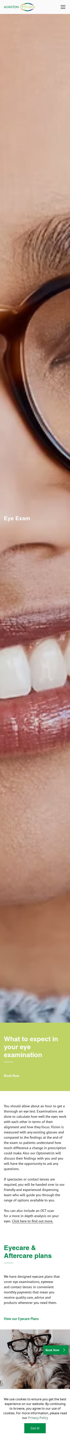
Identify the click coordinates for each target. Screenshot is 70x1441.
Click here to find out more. (32, 1221)
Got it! (35, 1428)
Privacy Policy (38, 1418)
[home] (19, 6)
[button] (62, 7)
